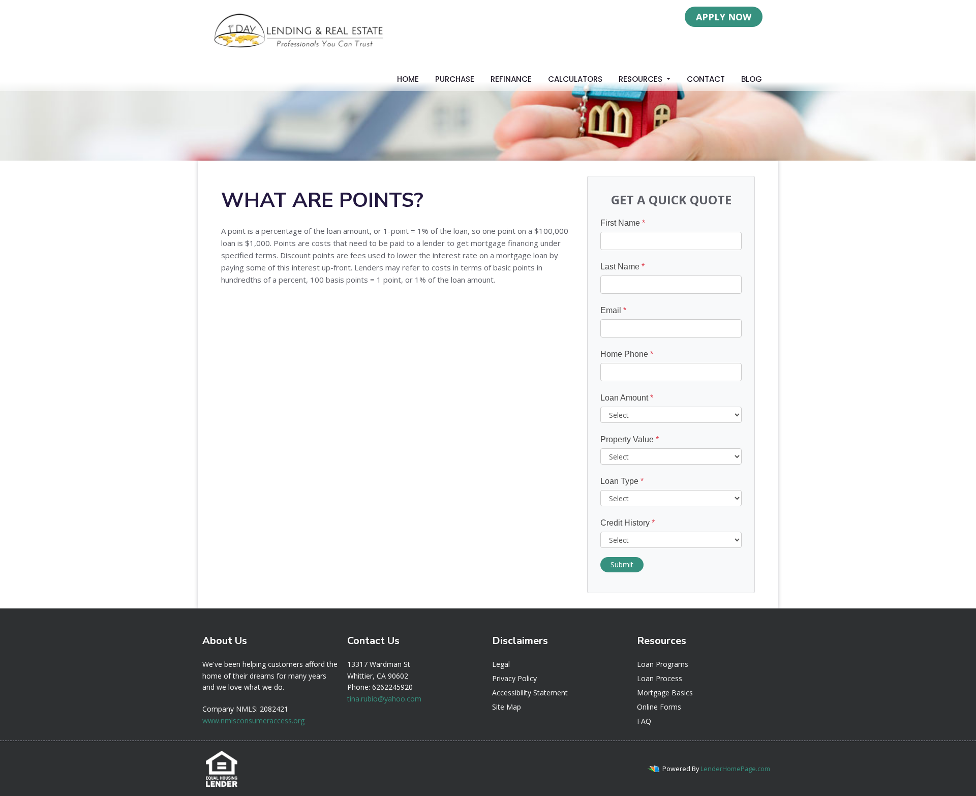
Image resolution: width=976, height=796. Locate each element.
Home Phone (626, 354)
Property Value (629, 439)
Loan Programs (662, 664)
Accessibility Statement (530, 692)
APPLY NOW (723, 17)
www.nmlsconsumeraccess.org (253, 720)
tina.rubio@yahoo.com (384, 698)
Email (613, 310)
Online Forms (659, 707)
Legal (501, 664)
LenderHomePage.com (735, 768)
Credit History (627, 522)
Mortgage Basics (665, 692)
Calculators (575, 79)
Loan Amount (626, 397)
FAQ (644, 721)
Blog (751, 79)
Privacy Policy (514, 678)
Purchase (454, 79)
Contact (706, 79)
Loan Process (659, 678)
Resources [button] (641, 79)
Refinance (511, 79)
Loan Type (622, 481)
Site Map (506, 707)
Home (408, 79)
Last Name (622, 266)
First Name (622, 223)
